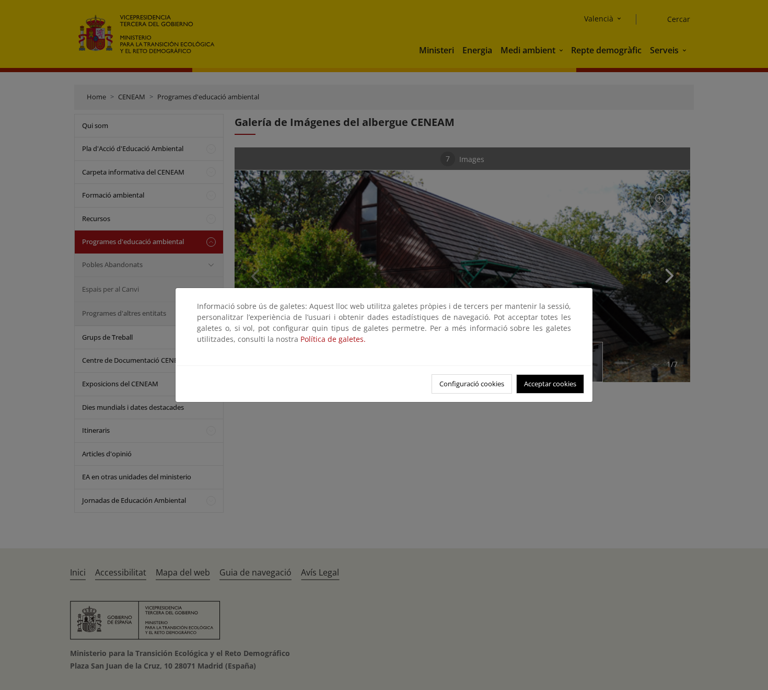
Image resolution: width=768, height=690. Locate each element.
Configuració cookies (471, 383)
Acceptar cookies (550, 383)
